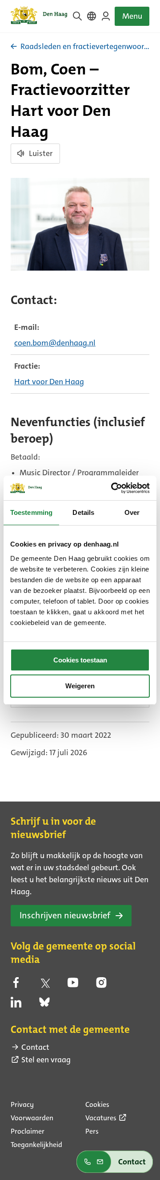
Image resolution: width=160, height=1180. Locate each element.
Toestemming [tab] (31, 512)
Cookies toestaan (80, 660)
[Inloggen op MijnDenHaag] (105, 16)
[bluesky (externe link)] (44, 1004)
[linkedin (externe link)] (16, 1004)
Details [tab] (83, 512)
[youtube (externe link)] (73, 985)
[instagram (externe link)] (101, 985)
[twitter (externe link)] (44, 985)
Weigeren (80, 686)
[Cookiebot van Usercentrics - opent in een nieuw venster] (113, 488)
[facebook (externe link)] (16, 985)
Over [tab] (132, 512)
